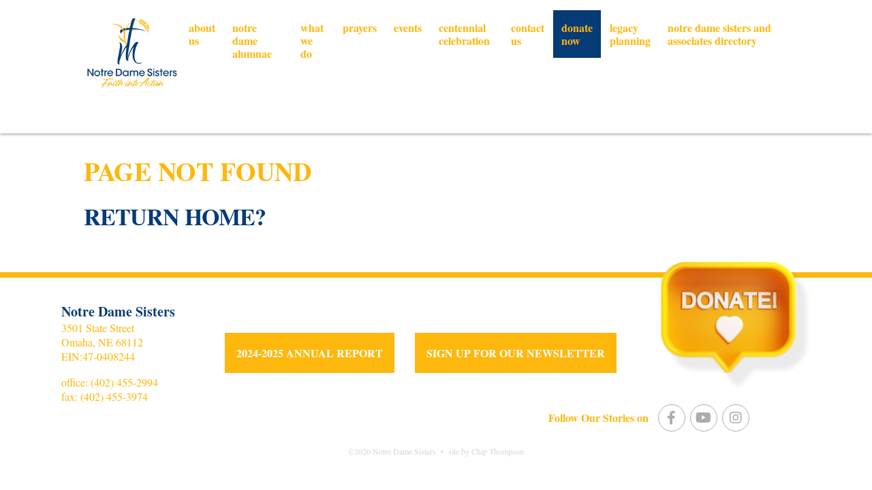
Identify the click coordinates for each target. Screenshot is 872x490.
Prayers (360, 27)
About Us (202, 34)
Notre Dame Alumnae (252, 40)
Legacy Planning (630, 34)
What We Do (312, 40)
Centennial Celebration (464, 34)
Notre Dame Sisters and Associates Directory (719, 34)
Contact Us (527, 34)
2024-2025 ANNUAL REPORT (309, 353)
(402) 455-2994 (124, 382)
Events (408, 27)
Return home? (175, 216)
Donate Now (577, 34)
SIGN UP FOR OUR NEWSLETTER (515, 353)
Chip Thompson (497, 451)
